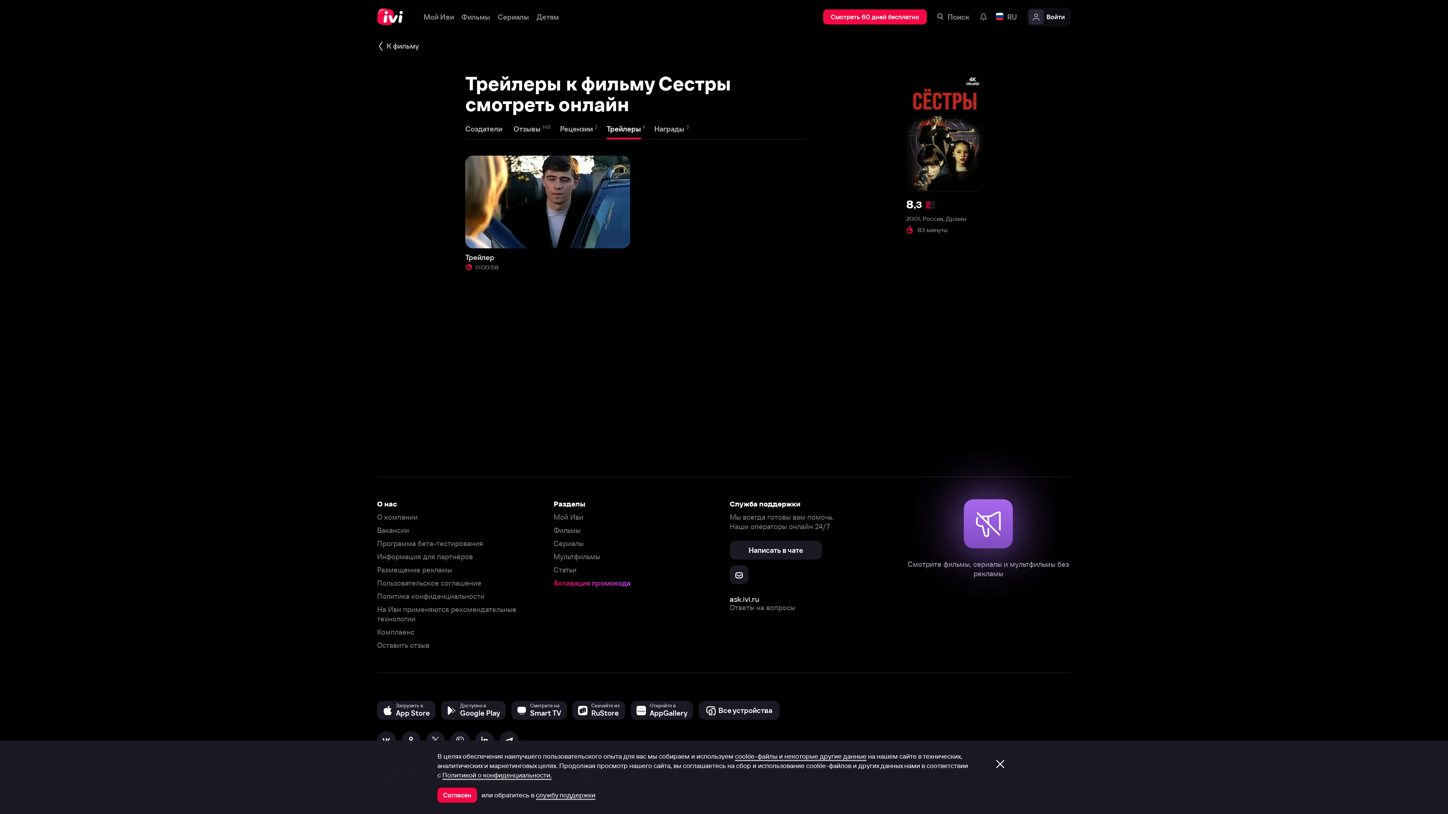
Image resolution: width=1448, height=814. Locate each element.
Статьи (565, 570)
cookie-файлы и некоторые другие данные (801, 756)
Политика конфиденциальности (431, 596)
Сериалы (569, 544)
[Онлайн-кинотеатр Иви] (392, 17)
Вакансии (393, 530)
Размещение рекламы (414, 570)
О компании (397, 517)
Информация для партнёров (425, 557)
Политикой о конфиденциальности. (497, 775)
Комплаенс (395, 632)
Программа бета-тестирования (430, 544)
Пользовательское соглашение (429, 583)
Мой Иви (568, 517)
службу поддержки (565, 795)
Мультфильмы (577, 557)
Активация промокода (592, 583)
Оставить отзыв (403, 645)
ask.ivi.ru (744, 599)
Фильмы (567, 530)
